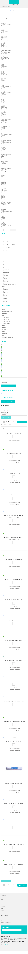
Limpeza (2, 159)
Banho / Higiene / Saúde (5, 132)
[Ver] (13, 436)
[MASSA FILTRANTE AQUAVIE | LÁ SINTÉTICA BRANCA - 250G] (14, 836)
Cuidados (2, 44)
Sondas (2, 93)
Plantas (2, 180)
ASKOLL (5, 292)
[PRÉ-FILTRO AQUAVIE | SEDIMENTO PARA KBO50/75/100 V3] (14, 782)
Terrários (2, 144)
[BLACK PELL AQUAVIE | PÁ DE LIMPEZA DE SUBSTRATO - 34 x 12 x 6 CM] (14, 558)
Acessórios (3, 43)
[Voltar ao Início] (2, 230)
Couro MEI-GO (4, 53)
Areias (2, 81)
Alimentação (3, 23)
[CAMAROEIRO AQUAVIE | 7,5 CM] (14, 449)
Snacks (2, 26)
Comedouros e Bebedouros (6, 24)
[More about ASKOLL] (1, 346)
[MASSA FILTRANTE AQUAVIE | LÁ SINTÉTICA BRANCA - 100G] (14, 814)
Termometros (3, 205)
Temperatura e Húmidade (5, 203)
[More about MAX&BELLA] (1, 364)
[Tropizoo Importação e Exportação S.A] (14, 13)
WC (1, 83)
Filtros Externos (4, 190)
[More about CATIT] (1, 350)
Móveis (2, 156)
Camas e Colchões (4, 31)
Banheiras (3, 105)
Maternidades (3, 183)
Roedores (3, 109)
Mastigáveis (3, 25)
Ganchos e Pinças (4, 161)
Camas (2, 71)
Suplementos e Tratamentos (6, 104)
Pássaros (3, 90)
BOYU (5, 295)
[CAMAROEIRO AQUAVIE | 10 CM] (14, 469)
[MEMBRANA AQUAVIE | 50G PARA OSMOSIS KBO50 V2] (14, 729)
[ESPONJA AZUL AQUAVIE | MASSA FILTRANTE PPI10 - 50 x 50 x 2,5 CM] (14, 535)
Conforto (2, 29)
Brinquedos (3, 30)
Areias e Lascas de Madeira (6, 134)
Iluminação (3, 153)
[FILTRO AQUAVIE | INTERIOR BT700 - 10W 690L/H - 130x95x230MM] (14, 622)
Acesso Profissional (14, 4)
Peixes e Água (4, 169)
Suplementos (3, 47)
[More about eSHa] (1, 354)
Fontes (2, 216)
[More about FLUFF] (1, 356)
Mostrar (2, 412)
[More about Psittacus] (1, 370)
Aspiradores (3, 195)
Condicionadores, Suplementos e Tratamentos (9, 167)
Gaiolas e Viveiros (4, 122)
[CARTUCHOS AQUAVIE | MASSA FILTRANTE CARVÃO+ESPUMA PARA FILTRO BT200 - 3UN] (14, 644)
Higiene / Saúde (4, 108)
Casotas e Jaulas (4, 35)
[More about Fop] (1, 359)
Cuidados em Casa (4, 46)
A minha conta (4, 934)
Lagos (2, 208)
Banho (2, 38)
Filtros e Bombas (4, 155)
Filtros (2, 189)
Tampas (2, 150)
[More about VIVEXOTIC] (1, 373)
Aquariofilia (3, 162)
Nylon (2, 51)
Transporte (3, 106)
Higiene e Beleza (4, 37)
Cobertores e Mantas (5, 33)
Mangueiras (3, 197)
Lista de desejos (7, 379)
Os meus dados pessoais (5, 941)
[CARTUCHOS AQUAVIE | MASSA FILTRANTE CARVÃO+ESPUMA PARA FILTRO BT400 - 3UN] (14, 665)
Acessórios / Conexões (5, 125)
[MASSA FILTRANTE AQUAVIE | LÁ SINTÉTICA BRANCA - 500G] (14, 857)
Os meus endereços (5, 939)
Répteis (2, 136)
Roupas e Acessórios (5, 40)
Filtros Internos (4, 191)
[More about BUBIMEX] (1, 349)
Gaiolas (2, 97)
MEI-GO (2, 32)
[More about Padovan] (1, 369)
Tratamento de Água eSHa (6, 168)
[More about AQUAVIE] (1, 344)
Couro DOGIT (3, 54)
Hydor (5, 301)
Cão (1, 22)
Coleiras (2, 928)
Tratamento (3, 45)
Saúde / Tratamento (4, 78)
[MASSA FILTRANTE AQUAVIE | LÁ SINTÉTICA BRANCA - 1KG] (14, 878)
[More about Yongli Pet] (1, 375)
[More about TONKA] (1, 372)
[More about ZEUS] (1, 376)
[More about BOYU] (1, 348)
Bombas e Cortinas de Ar (5, 187)
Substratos (3, 181)
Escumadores (3, 199)
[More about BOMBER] (1, 347)
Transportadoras (4, 36)
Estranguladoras (4, 56)
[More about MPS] (1, 366)
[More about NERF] (1, 367)
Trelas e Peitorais (4, 930)
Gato (2, 59)
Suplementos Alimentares (6, 142)
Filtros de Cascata (4, 192)
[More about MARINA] (1, 363)
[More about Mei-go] (1, 365)
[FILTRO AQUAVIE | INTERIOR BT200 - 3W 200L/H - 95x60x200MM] (14, 579)
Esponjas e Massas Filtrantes (6, 222)
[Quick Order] (4, 393)
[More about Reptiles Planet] (1, 371)
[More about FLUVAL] (1, 358)
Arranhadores (3, 70)
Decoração (3, 147)
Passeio (2, 49)
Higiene (2, 39)
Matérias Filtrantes (4, 194)
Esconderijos (3, 148)
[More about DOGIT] (1, 352)
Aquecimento (3, 204)
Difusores (3, 198)
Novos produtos (7, 397)
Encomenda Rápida (8, 390)
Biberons (2, 64)
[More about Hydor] (1, 361)
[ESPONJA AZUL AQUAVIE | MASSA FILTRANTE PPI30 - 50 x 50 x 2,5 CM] (14, 512)
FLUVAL (5, 298)
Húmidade (3, 206)
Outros (2, 226)
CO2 (2, 170)
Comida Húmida (4, 28)
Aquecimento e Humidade (6, 154)
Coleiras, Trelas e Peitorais (6, 50)
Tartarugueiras (3, 182)
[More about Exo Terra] (1, 355)
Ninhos (2, 99)
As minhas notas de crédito (6, 937)
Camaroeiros (3, 188)
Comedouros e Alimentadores (6, 166)
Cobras (2, 160)
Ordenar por (3, 410)
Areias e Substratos (4, 146)
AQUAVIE (5, 289)
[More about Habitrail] (1, 360)
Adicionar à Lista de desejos (14, 440)
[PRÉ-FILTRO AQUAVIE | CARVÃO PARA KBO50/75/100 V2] (14, 751)
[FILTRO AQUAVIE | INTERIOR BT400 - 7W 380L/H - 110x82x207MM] (14, 601)
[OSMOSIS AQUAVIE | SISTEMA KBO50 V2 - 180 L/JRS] (14, 708)
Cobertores (3, 128)
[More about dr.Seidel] (1, 353)
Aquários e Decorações (5, 171)
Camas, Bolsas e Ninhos (5, 126)
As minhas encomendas (5, 935)
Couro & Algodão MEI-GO (6, 52)
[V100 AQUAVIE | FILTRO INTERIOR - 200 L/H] (14, 489)
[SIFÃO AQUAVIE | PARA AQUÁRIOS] (14, 429)
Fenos (2, 113)
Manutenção (3, 184)
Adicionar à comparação (15, 441)
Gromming (3, 42)
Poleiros (2, 100)
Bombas (2, 185)
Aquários (2, 173)
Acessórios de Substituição (6, 202)
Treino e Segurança (4, 57)
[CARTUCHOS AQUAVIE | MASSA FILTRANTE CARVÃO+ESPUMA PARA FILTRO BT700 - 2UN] (14, 687)
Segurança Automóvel (5, 58)
